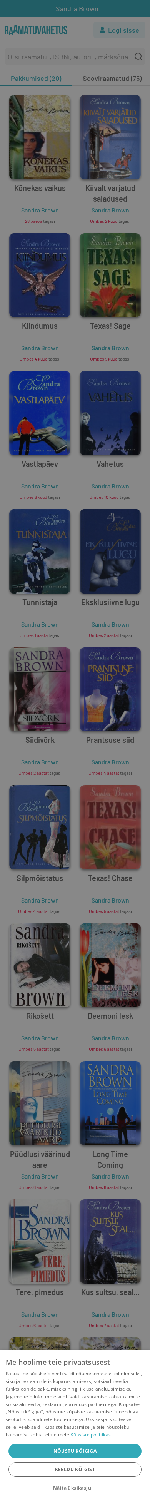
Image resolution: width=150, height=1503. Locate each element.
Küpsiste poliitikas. (91, 1434)
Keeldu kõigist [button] (75, 1469)
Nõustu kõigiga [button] (75, 1451)
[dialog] (75, 1426)
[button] (75, 1488)
